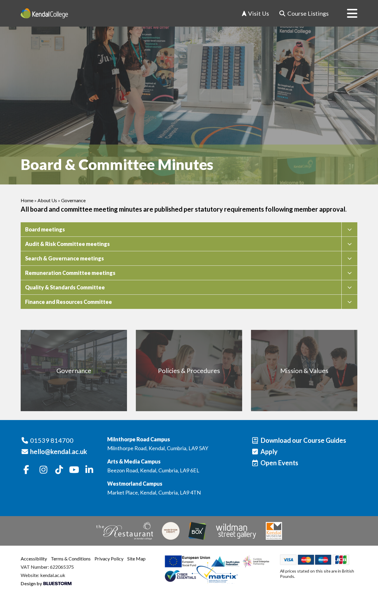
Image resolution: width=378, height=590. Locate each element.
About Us (47, 200)
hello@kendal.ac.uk (58, 452)
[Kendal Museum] (274, 531)
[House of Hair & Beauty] (171, 531)
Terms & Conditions (71, 558)
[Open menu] (348, 13)
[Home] (44, 13)
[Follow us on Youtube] (74, 470)
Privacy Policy (108, 558)
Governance (73, 200)
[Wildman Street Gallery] (236, 531)
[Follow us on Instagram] (43, 470)
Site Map (136, 558)
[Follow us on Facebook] (26, 470)
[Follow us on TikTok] (59, 470)
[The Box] (197, 531)
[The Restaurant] (124, 531)
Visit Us (258, 13)
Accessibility (34, 558)
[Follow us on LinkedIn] (89, 470)
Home (27, 200)
